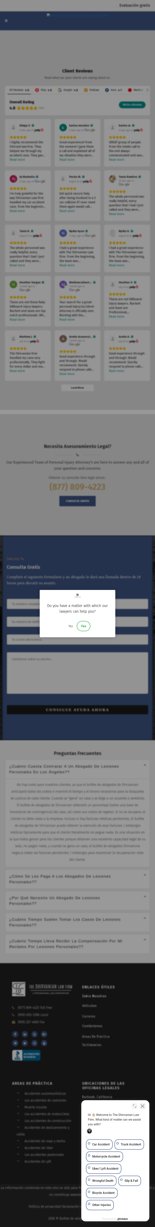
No (71, 626)
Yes (83, 626)
